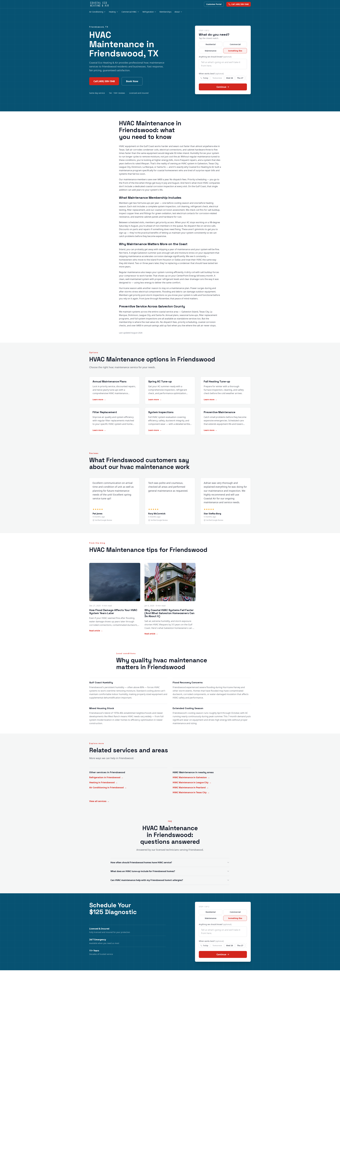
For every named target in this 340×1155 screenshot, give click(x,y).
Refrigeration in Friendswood (106, 777)
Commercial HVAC (129, 11)
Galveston (202, 163)
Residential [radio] (210, 44)
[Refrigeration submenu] (155, 12)
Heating (112, 11)
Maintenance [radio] (210, 50)
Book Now (132, 81)
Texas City (213, 163)
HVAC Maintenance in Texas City (191, 792)
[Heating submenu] (117, 12)
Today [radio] (205, 78)
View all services (99, 801)
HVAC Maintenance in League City (192, 782)
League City (124, 166)
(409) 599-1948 (240, 4)
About (177, 11)
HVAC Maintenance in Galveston (191, 777)
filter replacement (136, 209)
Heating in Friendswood (103, 782)
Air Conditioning (96, 11)
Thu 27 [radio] (240, 78)
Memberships (165, 11)
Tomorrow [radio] (217, 78)
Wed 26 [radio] (229, 78)
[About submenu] (181, 12)
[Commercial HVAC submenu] (138, 12)
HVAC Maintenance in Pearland (191, 787)
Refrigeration (148, 11)
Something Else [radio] (235, 50)
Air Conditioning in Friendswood (108, 787)
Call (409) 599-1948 (104, 81)
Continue (221, 86)
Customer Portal (213, 4)
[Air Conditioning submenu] (105, 12)
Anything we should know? (215, 56)
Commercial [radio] (235, 44)
